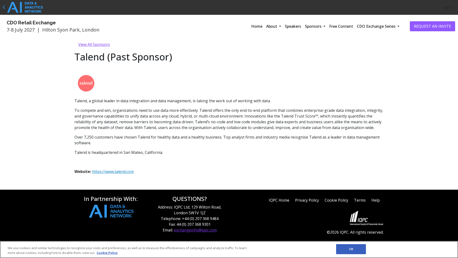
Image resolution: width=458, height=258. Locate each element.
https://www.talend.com (113, 171)
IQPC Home (279, 200)
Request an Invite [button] (432, 26)
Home (256, 26)
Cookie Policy (336, 200)
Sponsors (314, 26)
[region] (229, 249)
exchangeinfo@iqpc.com (195, 230)
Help (375, 200)
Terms (360, 200)
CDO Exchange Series (376, 26)
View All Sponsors (94, 44)
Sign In (448, 7)
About (272, 26)
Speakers (293, 26)
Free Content (341, 26)
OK (351, 249)
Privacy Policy (307, 200)
